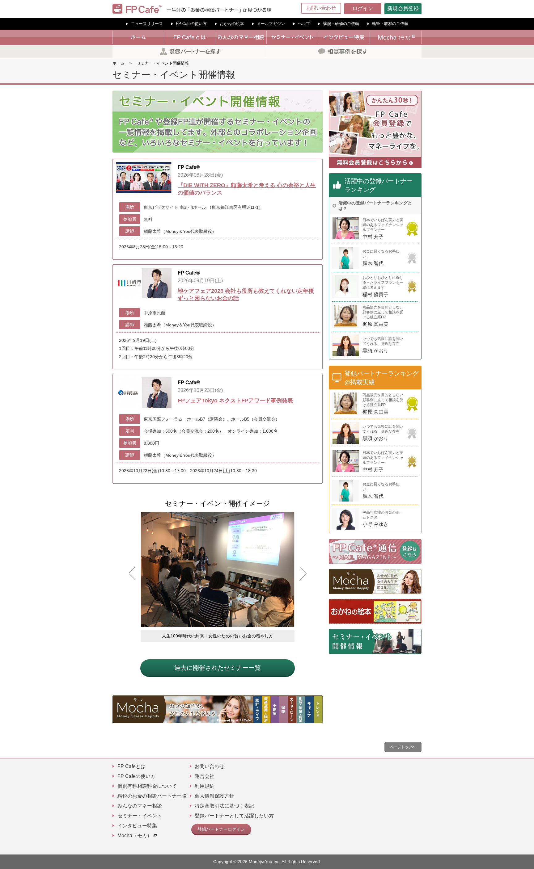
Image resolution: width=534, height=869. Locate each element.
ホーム (118, 63)
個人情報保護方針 (214, 796)
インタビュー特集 (137, 825)
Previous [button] (132, 573)
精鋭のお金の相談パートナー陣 (152, 796)
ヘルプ (304, 23)
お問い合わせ (321, 7)
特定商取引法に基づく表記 (224, 805)
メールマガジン (271, 23)
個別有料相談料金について (147, 786)
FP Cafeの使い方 (191, 23)
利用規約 (204, 786)
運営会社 (204, 776)
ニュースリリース (147, 23)
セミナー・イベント (139, 815)
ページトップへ (403, 747)
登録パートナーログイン (221, 829)
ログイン (362, 8)
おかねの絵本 (232, 23)
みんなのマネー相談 (139, 805)
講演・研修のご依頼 (341, 23)
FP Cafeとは (131, 766)
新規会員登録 (403, 8)
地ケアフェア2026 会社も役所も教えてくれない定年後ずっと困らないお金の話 (246, 294)
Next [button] (303, 573)
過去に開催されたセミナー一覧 (217, 667)
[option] (217, 576)
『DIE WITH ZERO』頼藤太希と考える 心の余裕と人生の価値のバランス (247, 189)
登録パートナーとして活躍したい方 (234, 815)
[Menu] (525, 9)
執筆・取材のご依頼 (390, 23)
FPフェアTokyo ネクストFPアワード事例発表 (235, 400)
